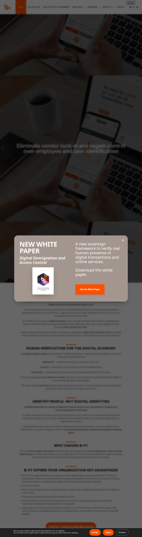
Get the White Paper (90, 289)
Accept (95, 532)
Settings (122, 532)
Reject (108, 532)
